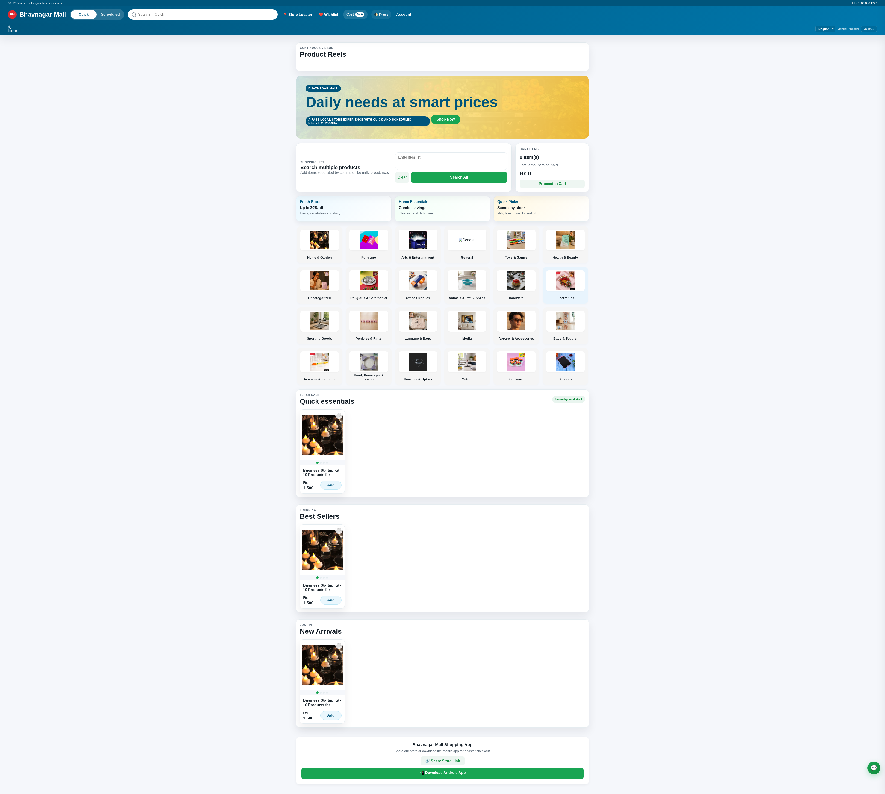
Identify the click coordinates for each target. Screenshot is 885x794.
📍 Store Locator (297, 15)
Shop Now (446, 119)
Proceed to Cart (552, 184)
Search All (459, 177)
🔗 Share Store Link (442, 761)
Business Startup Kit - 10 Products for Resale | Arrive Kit (322, 472)
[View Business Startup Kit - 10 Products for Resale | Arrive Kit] (322, 435)
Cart (354, 14)
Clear (402, 177)
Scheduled (110, 14)
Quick (84, 14)
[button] (344, 209)
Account (403, 14)
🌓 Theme (381, 14)
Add (331, 485)
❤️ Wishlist (328, 15)
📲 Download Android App (442, 773)
